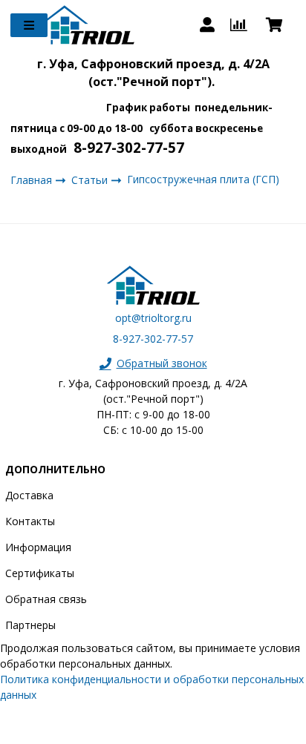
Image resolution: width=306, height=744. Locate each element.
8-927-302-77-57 (153, 339)
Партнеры (30, 625)
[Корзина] (281, 25)
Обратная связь (46, 599)
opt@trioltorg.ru (153, 318)
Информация (38, 547)
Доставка (29, 495)
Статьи (91, 180)
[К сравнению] (240, 25)
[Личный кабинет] (207, 25)
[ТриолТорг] (88, 25)
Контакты (30, 521)
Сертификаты (39, 573)
